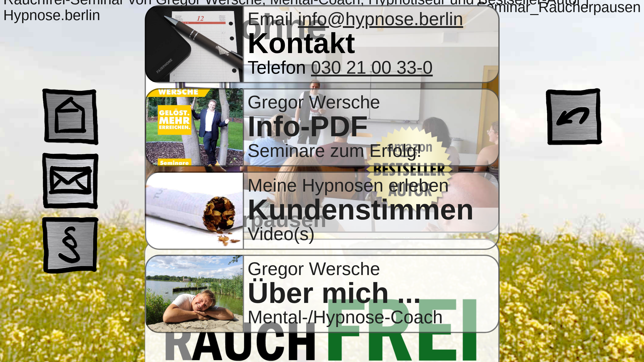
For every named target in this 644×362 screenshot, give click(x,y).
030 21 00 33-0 (372, 67)
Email (273, 19)
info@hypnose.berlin (380, 19)
